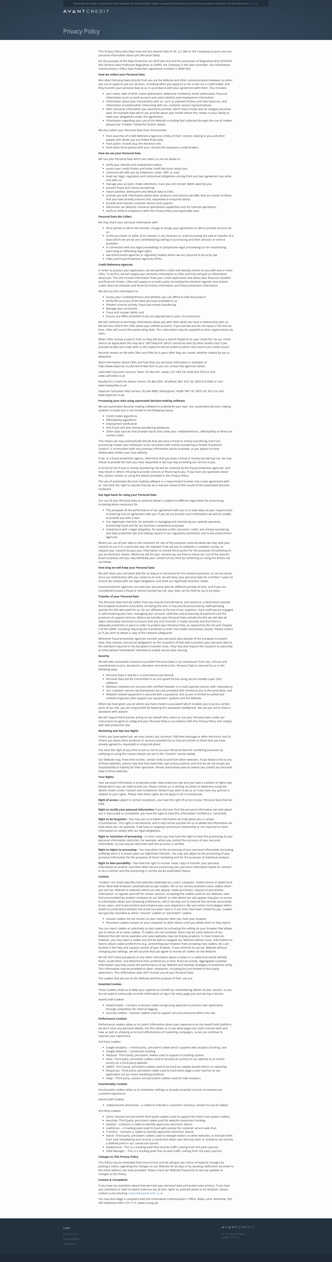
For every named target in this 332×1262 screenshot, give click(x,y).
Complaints (69, 1243)
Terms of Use (70, 1234)
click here (253, 3)
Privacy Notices (71, 1238)
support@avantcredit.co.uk (145, 1193)
